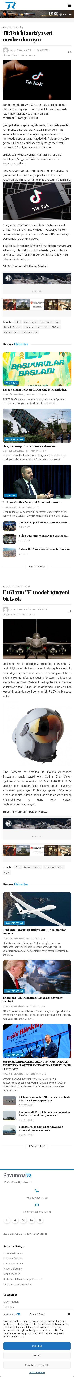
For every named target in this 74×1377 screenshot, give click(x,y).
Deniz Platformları (13, 1263)
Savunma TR (24, 50)
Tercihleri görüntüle (37, 1365)
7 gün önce (34, 1006)
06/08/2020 (42, 50)
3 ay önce (25, 553)
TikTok (55, 327)
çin (57, 322)
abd (18, 322)
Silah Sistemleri (11, 1273)
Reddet (37, 1355)
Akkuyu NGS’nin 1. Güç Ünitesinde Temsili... (44, 549)
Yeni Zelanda (29, 332)
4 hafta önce (34, 394)
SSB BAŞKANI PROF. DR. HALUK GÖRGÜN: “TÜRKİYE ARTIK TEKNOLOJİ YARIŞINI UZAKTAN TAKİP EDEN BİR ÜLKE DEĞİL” (37, 1065)
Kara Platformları (12, 1258)
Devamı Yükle (37, 566)
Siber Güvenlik (11, 1301)
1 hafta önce (34, 1074)
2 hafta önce (26, 1120)
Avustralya (30, 322)
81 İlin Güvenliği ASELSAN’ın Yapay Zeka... (43, 536)
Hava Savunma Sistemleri (17, 1284)
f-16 (18, 867)
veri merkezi (11, 332)
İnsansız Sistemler (13, 1268)
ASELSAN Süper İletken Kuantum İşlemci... (44, 523)
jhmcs (37, 867)
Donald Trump (12, 327)
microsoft (42, 327)
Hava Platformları (13, 1253)
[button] (69, 1314)
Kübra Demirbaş (16, 394)
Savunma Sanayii (14, 439)
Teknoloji (18, 27)
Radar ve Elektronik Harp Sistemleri (22, 1279)
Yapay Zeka (11, 382)
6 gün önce (34, 938)
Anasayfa (7, 27)
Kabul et (37, 1346)
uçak (6, 872)
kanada (29, 327)
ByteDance (46, 322)
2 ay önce (28, 507)
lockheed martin (53, 867)
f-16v (27, 867)
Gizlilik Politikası (37, 1372)
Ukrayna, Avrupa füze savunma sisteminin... (30, 446)
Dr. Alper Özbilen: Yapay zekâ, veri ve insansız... (32, 502)
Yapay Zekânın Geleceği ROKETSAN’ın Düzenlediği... (35, 389)
